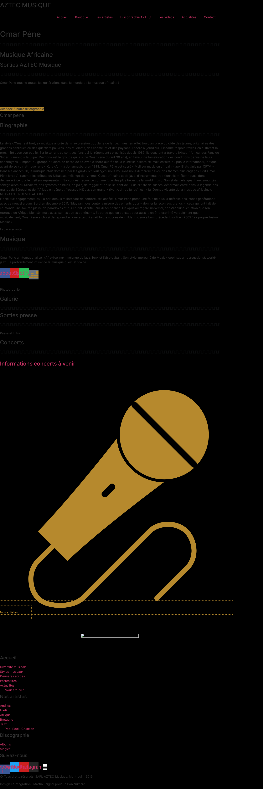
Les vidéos (166, 17)
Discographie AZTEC (135, 17)
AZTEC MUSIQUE (25, 5)
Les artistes (104, 17)
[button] (3, 25)
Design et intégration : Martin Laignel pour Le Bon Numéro (42, 784)
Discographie (14, 735)
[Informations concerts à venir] (1, 357)
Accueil (62, 17)
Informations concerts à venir (37, 363)
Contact (210, 17)
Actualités (189, 17)
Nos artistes (13, 696)
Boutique (81, 17)
